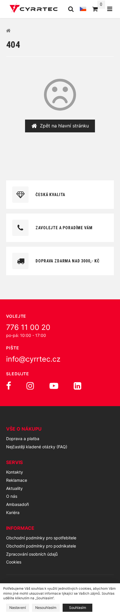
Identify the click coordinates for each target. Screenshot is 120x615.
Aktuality (14, 488)
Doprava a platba (22, 438)
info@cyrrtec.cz (33, 359)
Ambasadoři (17, 504)
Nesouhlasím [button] (46, 607)
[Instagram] (30, 386)
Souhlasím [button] (77, 607)
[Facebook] (8, 386)
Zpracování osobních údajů (32, 554)
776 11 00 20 (28, 327)
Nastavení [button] (17, 607)
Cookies (13, 561)
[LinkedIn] (77, 386)
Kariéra (13, 512)
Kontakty (14, 472)
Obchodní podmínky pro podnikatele (41, 545)
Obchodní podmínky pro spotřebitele (41, 537)
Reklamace (16, 480)
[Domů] (33, 8)
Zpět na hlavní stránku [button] (64, 126)
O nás (11, 496)
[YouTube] (54, 386)
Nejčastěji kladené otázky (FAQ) (36, 446)
